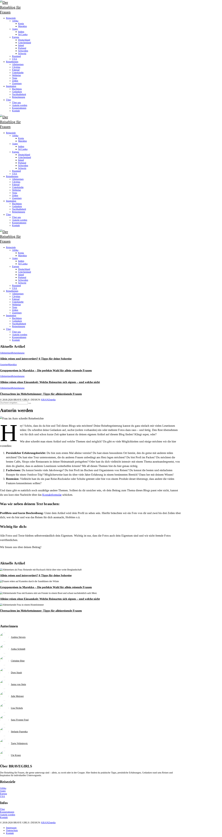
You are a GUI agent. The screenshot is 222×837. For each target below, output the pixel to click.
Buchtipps (17, 318)
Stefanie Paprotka (19, 731)
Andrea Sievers (18, 637)
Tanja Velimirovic (19, 743)
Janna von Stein (18, 684)
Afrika (15, 250)
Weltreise (16, 304)
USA (14, 288)
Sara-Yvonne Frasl (20, 719)
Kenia (21, 253)
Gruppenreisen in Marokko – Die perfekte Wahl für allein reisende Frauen (46, 370)
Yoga (14, 307)
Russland (16, 285)
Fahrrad (15, 299)
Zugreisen (17, 312)
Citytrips (16, 296)
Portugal (22, 277)
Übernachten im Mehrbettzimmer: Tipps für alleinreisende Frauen (41, 393)
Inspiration (11, 315)
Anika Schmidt (18, 649)
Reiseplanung (18, 326)
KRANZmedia (48, 399)
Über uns (16, 332)
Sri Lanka (22, 263)
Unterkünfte (18, 302)
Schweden (23, 280)
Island (21, 274)
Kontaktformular (52, 494)
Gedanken (17, 321)
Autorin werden (19, 334)
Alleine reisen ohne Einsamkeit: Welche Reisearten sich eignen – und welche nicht (50, 382)
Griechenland (24, 272)
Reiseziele (11, 247)
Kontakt (16, 340)
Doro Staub (16, 672)
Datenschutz (12, 830)
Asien (15, 258)
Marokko (22, 255)
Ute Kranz (16, 755)
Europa (15, 266)
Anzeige (4, 364)
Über (8, 329)
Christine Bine (18, 660)
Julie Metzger (17, 696)
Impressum (11, 827)
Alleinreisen (18, 293)
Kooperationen (19, 337)
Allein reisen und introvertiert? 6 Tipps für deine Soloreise (36, 358)
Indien (21, 261)
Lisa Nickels (17, 708)
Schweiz (22, 283)
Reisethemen (12, 291)
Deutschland (24, 269)
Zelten (15, 310)
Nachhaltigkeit (19, 323)
